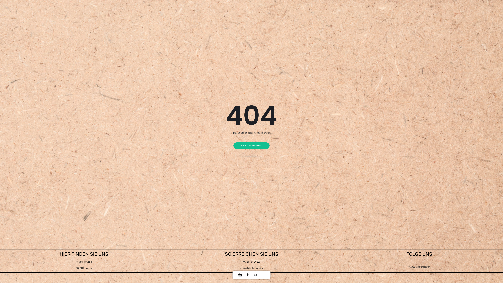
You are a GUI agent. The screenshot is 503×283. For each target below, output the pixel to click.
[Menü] (263, 275)
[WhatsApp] (255, 275)
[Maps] (248, 275)
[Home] (240, 275)
